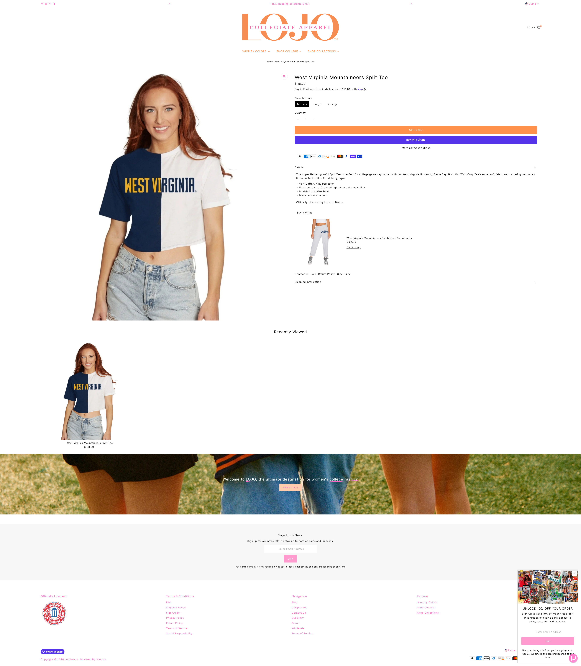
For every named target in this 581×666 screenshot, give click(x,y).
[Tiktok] (54, 3)
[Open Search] (528, 27)
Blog (294, 602)
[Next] (411, 3)
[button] (573, 658)
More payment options (416, 147)
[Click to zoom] (284, 76)
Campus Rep (299, 607)
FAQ (313, 274)
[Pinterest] (50, 3)
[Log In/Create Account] (533, 27)
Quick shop (353, 247)
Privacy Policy (175, 617)
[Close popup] (574, 573)
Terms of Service (176, 628)
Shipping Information (308, 281)
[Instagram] (46, 3)
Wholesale (298, 628)
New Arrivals (290, 487)
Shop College (288, 51)
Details (299, 167)
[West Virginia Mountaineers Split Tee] (90, 391)
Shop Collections (322, 51)
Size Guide (344, 274)
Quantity (300, 112)
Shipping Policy (176, 607)
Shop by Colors (255, 51)
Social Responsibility (179, 633)
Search (296, 623)
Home (270, 61)
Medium (302, 104)
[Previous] (169, 3)
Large (317, 104)
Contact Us (299, 612)
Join (290, 558)
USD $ (532, 3)
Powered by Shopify (93, 659)
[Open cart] (538, 27)
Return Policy (326, 274)
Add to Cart (416, 130)
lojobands (71, 659)
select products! (306, 3)
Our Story (298, 617)
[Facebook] (42, 3)
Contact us (302, 274)
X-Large (333, 104)
